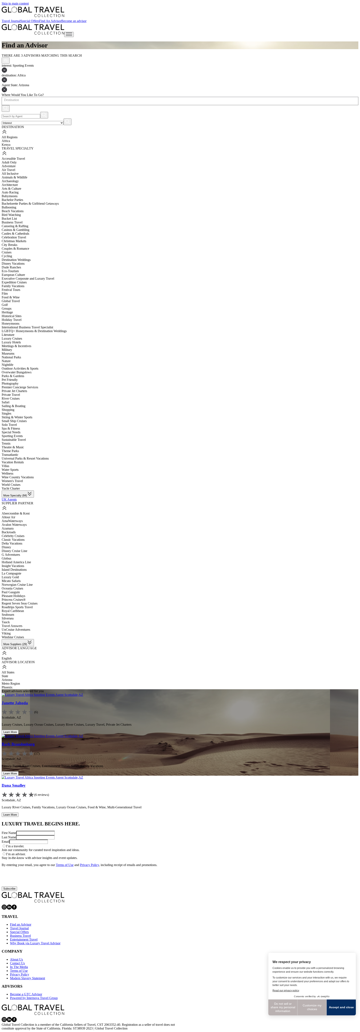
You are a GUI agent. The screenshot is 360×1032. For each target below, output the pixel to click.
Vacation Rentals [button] (13, 462)
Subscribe (9, 888)
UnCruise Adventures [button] (16, 629)
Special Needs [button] (11, 432)
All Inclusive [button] (10, 173)
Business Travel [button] (12, 222)
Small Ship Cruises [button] (14, 421)
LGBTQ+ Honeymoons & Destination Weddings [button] (34, 331)
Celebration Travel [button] (14, 237)
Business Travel (20, 935)
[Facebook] (14, 908)
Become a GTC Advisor (26, 994)
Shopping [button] (8, 409)
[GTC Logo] (33, 897)
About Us (16, 959)
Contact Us (17, 963)
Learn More (10, 732)
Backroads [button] (9, 532)
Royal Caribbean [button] (13, 611)
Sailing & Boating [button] (13, 406)
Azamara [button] (8, 528)
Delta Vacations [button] (12, 543)
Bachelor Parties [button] (12, 200)
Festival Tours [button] (11, 290)
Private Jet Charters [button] (14, 391)
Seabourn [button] (8, 614)
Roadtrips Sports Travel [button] (17, 607)
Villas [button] (5, 466)
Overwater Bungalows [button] (16, 372)
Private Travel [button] (11, 394)
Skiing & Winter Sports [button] (17, 417)
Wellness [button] (7, 473)
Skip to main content (15, 3)
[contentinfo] (33, 11)
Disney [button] (6, 547)
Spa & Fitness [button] (11, 428)
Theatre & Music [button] (13, 447)
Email (5, 841)
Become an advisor (73, 21)
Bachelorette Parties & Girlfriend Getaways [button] (30, 203)
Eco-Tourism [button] (10, 271)
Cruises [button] (6, 252)
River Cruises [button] (11, 398)
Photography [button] (10, 383)
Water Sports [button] (10, 469)
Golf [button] (5, 305)
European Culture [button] (13, 275)
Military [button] (7, 349)
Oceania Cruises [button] (12, 588)
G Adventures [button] (11, 554)
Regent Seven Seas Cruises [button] (20, 603)
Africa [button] (6, 141)
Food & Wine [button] (11, 297)
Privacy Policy (89, 865)
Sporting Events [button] (12, 436)
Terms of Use (65, 865)
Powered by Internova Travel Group (34, 998)
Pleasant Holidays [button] (13, 596)
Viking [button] (6, 633)
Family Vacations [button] (13, 286)
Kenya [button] (6, 144)
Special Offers (29, 21)
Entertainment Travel (24, 939)
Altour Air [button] (8, 517)
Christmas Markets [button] (14, 241)
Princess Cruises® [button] (14, 599)
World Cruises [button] (11, 484)
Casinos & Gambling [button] (15, 230)
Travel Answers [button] (12, 626)
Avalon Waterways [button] (14, 524)
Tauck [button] (6, 622)
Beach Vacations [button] (13, 211)
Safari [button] (5, 402)
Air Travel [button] (8, 170)
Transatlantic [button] (10, 454)
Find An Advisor (50, 21)
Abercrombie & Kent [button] (16, 513)
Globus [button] (6, 558)
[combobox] (3, 100)
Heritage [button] (7, 312)
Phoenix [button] (7, 687)
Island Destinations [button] (14, 569)
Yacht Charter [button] (11, 488)
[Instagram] (4, 908)
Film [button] (5, 293)
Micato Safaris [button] (11, 581)
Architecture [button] (10, 185)
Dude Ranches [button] (11, 267)
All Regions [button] (10, 137)
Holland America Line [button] (16, 562)
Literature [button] (8, 335)
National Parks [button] (11, 357)
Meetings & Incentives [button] (16, 346)
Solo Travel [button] (9, 424)
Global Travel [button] (11, 301)
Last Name (9, 837)
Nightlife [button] (7, 364)
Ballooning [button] (9, 207)
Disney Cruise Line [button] (14, 551)
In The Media (19, 967)
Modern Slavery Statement (27, 978)
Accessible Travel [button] (13, 158)
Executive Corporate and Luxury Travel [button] (28, 278)
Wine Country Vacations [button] (18, 477)
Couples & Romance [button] (15, 248)
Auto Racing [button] (10, 192)
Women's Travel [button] (12, 481)
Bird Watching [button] (11, 215)
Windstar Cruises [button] (13, 637)
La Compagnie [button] (11, 573)
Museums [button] (8, 353)
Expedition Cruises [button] (14, 282)
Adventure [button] (9, 166)
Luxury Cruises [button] (12, 338)
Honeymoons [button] (10, 323)
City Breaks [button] (9, 245)
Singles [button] (6, 413)
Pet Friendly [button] (10, 379)
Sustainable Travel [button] (14, 439)
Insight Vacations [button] (13, 566)
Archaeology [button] (10, 181)
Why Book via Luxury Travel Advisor (35, 943)
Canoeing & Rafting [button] (15, 226)
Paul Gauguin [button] (11, 592)
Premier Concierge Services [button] (20, 387)
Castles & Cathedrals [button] (15, 233)
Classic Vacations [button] (13, 539)
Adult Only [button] (9, 162)
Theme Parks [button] (10, 451)
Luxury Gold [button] (10, 577)
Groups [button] (6, 308)
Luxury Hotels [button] (11, 342)
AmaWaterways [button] (12, 521)
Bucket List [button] (9, 218)
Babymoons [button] (10, 196)
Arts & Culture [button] (11, 188)
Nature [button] (6, 361)
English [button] (7, 658)
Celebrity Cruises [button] (13, 536)
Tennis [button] (6, 443)
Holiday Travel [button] (11, 320)
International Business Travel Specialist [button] (27, 327)
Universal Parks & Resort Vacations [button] (25, 458)
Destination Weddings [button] (16, 260)
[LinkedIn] (9, 908)
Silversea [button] (8, 618)
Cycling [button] (7, 256)
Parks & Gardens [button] (13, 376)
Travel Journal (11, 21)
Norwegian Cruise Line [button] (17, 584)
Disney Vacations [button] (13, 263)
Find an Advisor (20, 924)
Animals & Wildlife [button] (14, 177)
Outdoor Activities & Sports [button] (20, 368)
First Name (9, 833)
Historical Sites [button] (11, 316)
